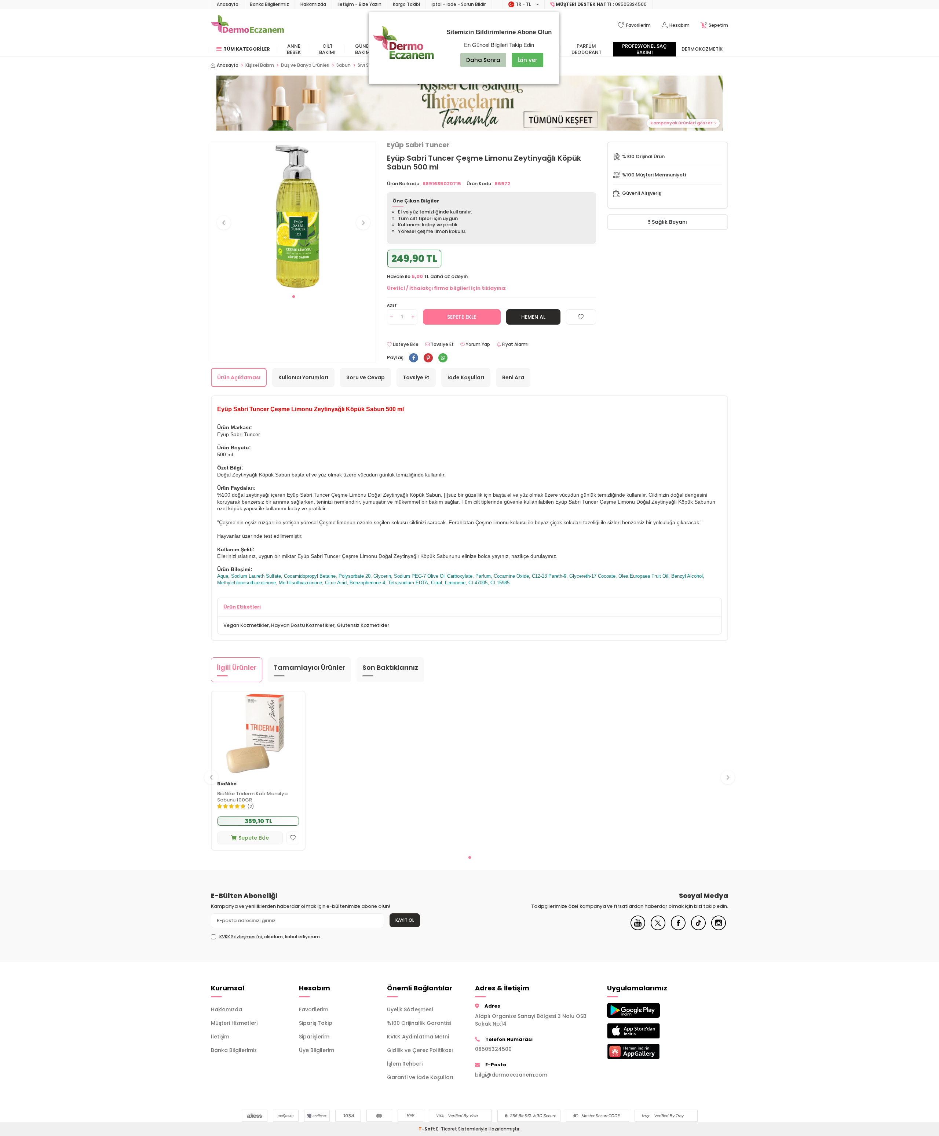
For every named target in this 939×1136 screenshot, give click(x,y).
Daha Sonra (483, 60)
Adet (392, 305)
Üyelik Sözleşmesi (410, 1009)
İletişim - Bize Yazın (359, 4)
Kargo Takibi (406, 4)
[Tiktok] (698, 928)
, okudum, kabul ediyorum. (270, 937)
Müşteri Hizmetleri (234, 1023)
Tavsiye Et (442, 344)
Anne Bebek (294, 49)
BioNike (227, 784)
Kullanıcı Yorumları (303, 377)
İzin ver (527, 60)
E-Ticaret (446, 1129)
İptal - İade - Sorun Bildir (458, 4)
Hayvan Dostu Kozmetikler (303, 625)
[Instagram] (718, 928)
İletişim (220, 1036)
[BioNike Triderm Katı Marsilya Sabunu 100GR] (258, 733)
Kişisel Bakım (259, 65)
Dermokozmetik (702, 48)
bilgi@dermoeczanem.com (511, 1074)
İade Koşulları (465, 377)
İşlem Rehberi (405, 1063)
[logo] (247, 25)
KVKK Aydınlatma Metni (418, 1036)
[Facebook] (678, 928)
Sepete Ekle (461, 317)
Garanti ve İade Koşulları (420, 1077)
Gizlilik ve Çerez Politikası (420, 1050)
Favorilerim (313, 1009)
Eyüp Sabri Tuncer (418, 145)
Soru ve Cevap (365, 377)
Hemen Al (533, 317)
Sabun (343, 65)
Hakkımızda (313, 4)
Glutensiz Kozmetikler (363, 625)
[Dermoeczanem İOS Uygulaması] (645, 1030)
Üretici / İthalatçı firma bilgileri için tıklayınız (446, 288)
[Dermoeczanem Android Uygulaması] (645, 1010)
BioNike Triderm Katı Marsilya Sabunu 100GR (252, 797)
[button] (293, 296)
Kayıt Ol (404, 920)
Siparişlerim (314, 1036)
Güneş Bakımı (363, 49)
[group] (293, 216)
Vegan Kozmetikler (246, 625)
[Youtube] (638, 928)
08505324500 (493, 1049)
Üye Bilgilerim (316, 1050)
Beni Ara (513, 377)
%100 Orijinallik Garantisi (419, 1023)
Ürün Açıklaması (238, 377)
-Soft (427, 1129)
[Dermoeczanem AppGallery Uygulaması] (645, 1051)
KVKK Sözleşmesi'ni (240, 937)
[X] (658, 928)
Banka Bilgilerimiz (269, 4)
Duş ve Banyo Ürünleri (305, 65)
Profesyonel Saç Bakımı (644, 49)
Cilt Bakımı (327, 49)
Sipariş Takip (315, 1023)
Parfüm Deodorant (586, 49)
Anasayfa (227, 4)
